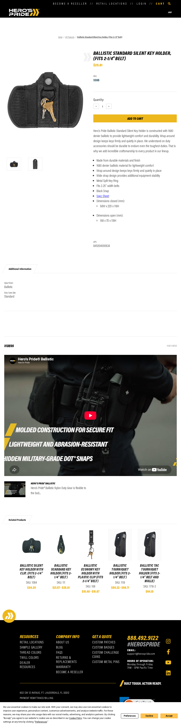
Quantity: (98, 99)
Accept (169, 716)
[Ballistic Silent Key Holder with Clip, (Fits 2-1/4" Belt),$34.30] (31, 545)
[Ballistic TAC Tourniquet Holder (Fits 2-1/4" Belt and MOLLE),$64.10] (150, 545)
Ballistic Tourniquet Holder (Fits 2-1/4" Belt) (120, 571)
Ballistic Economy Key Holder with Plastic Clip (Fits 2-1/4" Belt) (90, 573)
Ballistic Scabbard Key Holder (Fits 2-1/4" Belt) (61, 571)
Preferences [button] (41, 722)
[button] (106, 12)
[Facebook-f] (168, 651)
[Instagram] (168, 641)
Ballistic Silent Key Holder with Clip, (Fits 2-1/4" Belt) (31, 571)
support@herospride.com (141, 654)
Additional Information (20, 269)
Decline (149, 716)
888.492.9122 (142, 637)
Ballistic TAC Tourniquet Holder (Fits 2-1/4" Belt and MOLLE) (149, 573)
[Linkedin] (168, 673)
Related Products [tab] (17, 519)
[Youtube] (168, 662)
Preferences (130, 716)
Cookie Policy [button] (75, 718)
